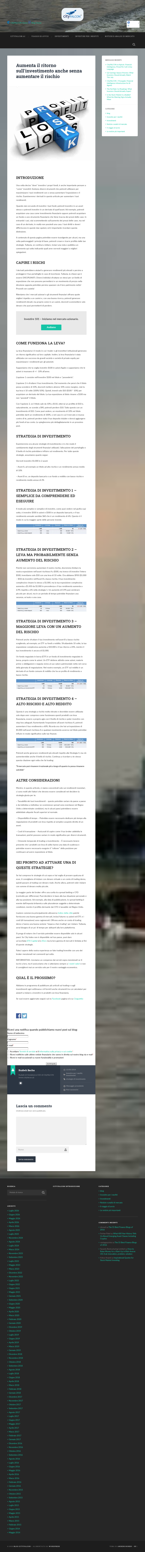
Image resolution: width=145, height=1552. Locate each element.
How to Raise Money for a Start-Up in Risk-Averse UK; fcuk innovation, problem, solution (117, 1251)
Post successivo (72, 1090)
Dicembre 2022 (15, 1273)
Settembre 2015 (16, 1498)
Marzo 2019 (14, 1346)
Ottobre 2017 (15, 1405)
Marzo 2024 (14, 1250)
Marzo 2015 (14, 1521)
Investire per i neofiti (87, 36)
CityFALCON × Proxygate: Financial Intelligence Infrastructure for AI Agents (120, 83)
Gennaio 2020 (15, 1323)
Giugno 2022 (14, 1284)
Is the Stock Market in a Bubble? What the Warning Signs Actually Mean (119, 97)
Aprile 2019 (14, 1343)
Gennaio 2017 (15, 1439)
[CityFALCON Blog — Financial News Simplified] (72, 14)
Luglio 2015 (14, 1505)
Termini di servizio (27, 1052)
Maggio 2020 (14, 1308)
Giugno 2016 (14, 1467)
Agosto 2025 (14, 1230)
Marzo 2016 (14, 1478)
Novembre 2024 (16, 1238)
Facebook (56, 999)
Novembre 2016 (16, 1447)
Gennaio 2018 (15, 1393)
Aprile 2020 (14, 1312)
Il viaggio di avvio (113, 128)
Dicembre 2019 (15, 1327)
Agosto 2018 (14, 1370)
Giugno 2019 (14, 1339)
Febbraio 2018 (15, 1389)
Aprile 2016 (14, 1474)
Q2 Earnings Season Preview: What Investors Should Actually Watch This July (120, 75)
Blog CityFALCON (22, 1546)
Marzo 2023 (14, 1269)
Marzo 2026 (14, 1226)
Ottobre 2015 (15, 1494)
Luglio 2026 (14, 1211)
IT (128, 26)
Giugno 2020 (14, 1304)
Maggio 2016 (14, 1470)
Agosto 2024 (14, 1242)
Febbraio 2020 (15, 1319)
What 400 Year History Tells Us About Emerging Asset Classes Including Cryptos (118, 1236)
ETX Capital (32, 941)
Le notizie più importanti (116, 131)
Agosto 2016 (14, 1459)
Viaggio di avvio (40, 36)
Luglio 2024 (14, 1246)
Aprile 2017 (14, 1428)
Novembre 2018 (16, 1358)
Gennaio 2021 (15, 1296)
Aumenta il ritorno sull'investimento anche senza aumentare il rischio (49, 70)
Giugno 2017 (14, 1420)
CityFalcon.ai (17, 36)
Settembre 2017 (16, 1408)
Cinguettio (78, 999)
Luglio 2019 (14, 1335)
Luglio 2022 (14, 1281)
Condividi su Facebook (18, 1015)
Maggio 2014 (14, 1533)
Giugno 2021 (14, 1288)
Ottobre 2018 (15, 1362)
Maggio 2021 (14, 1292)
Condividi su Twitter (24, 1015)
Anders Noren (125, 1546)
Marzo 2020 (14, 1315)
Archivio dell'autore (21, 1083)
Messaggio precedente (75, 1086)
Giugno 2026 (14, 1215)
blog (108, 113)
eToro (44, 941)
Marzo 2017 (14, 1432)
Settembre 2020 (16, 1300)
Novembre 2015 (16, 1490)
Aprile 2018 (14, 1381)
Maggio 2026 (14, 1218)
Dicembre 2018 (15, 1354)
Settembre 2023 (16, 1257)
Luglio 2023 (14, 1261)
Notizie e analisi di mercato (119, 36)
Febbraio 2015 (15, 1525)
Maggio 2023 (14, 1265)
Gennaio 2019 (15, 1350)
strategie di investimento (76, 1079)
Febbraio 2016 (15, 1482)
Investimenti (62, 36)
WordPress (54, 1546)
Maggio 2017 (14, 1424)
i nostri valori (74, 964)
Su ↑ (136, 1546)
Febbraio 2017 (15, 1436)
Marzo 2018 (14, 1385)
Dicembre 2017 (15, 1397)
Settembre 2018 (16, 1366)
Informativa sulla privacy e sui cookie (55, 1052)
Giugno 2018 (14, 1377)
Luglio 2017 (14, 1416)
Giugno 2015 (14, 1509)
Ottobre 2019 (15, 1331)
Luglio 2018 (14, 1374)
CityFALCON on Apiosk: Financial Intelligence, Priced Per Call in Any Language (119, 67)
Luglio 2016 (14, 1463)
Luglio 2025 (14, 1234)
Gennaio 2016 (15, 1486)
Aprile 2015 (14, 1517)
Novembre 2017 (16, 1401)
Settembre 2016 (16, 1455)
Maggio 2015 (14, 1513)
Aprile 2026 (14, 1222)
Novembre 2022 (16, 1277)
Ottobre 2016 (15, 1451)
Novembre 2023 (16, 1253)
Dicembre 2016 (15, 1443)
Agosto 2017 (14, 1412)
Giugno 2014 (14, 1529)
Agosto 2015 (14, 1502)
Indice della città (65, 913)
